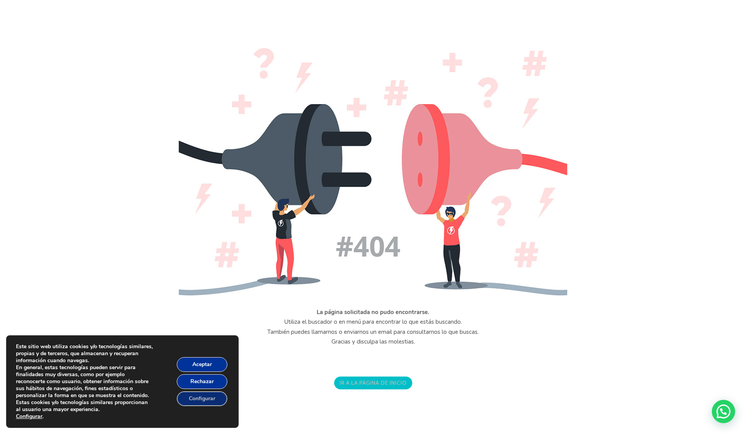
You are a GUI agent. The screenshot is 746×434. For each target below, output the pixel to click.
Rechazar (202, 381)
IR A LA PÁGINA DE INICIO (373, 382)
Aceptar (202, 364)
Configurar (29, 416)
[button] (723, 411)
